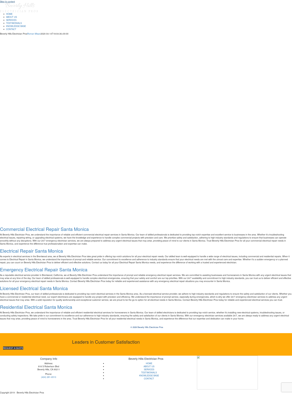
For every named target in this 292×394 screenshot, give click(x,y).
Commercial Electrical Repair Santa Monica (44, 229)
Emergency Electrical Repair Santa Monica (43, 269)
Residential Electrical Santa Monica (36, 307)
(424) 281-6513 (48, 376)
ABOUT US (149, 366)
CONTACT (149, 378)
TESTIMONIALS (149, 372)
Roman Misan (34, 33)
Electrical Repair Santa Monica (31, 250)
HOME (149, 363)
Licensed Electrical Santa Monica (34, 288)
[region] (146, 130)
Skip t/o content (7, 1)
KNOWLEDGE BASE (149, 375)
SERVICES (149, 369)
